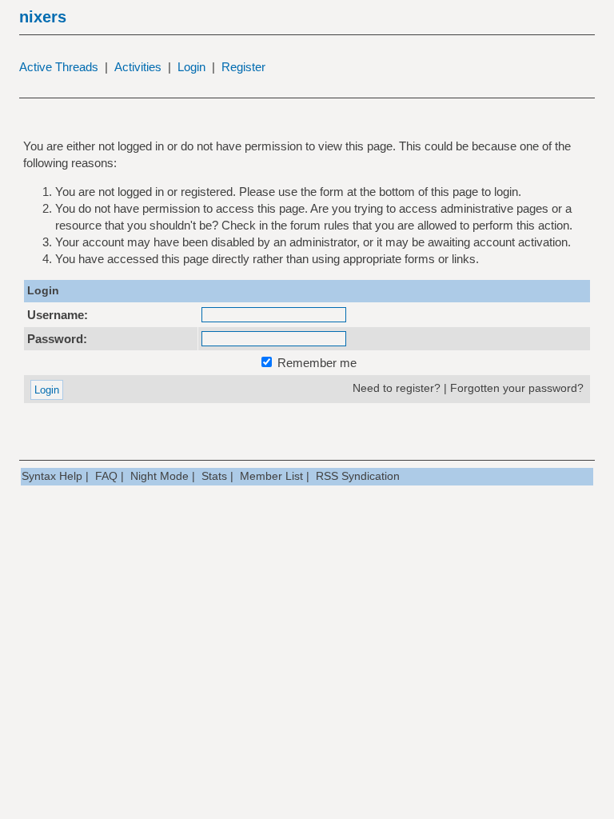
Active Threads (58, 67)
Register (243, 67)
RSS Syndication (358, 475)
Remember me (315, 363)
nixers (42, 17)
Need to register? (397, 388)
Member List (271, 475)
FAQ (106, 475)
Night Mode (159, 475)
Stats (214, 475)
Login (191, 67)
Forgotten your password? (517, 388)
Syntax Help (52, 475)
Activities (137, 67)
